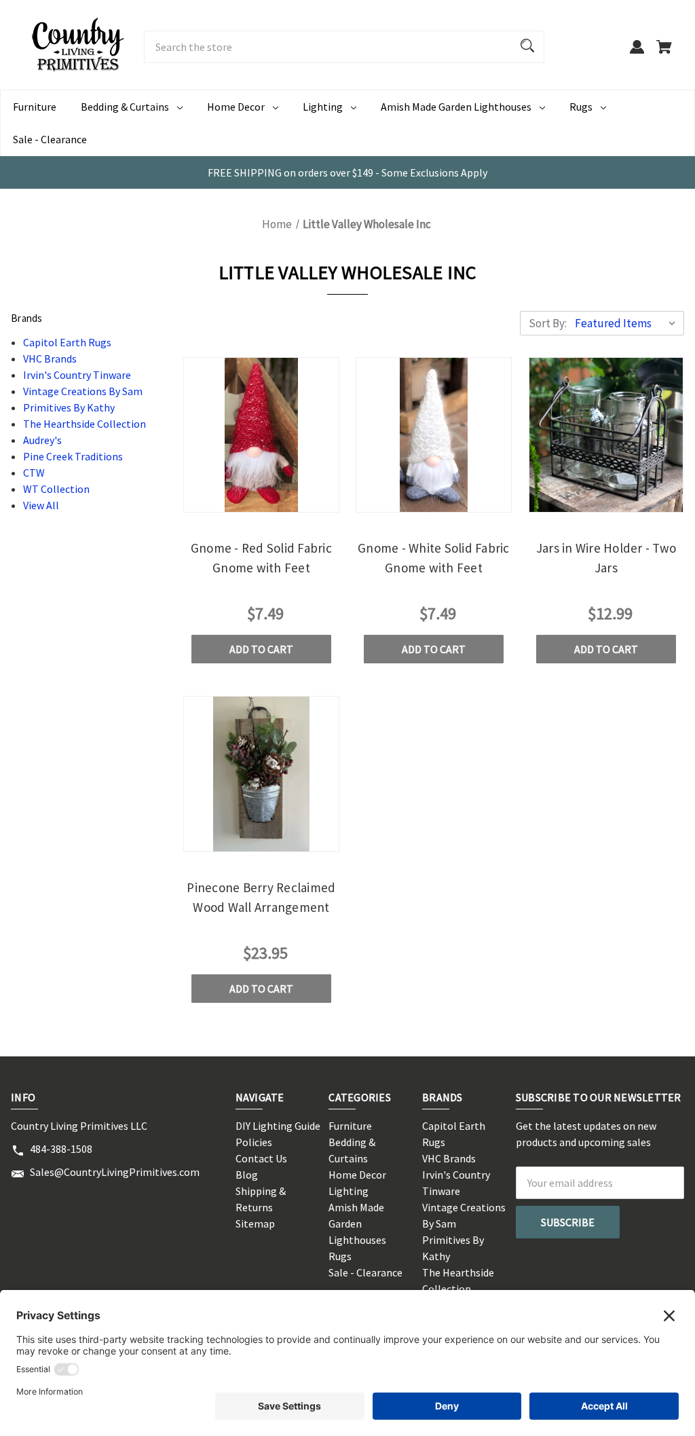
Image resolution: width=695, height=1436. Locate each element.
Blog (247, 1174)
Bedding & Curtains (125, 106)
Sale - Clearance (50, 139)
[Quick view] (224, 499)
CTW (34, 472)
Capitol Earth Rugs (67, 342)
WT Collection (56, 489)
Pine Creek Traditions (73, 456)
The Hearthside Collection (84, 423)
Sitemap (255, 1223)
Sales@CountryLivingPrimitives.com (115, 1172)
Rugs (581, 106)
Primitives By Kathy (69, 407)
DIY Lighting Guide (278, 1126)
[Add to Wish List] (298, 499)
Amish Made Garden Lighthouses (456, 106)
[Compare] (261, 500)
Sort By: (548, 323)
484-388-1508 (61, 1149)
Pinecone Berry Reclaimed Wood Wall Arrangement (261, 897)
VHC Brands (50, 358)
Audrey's (42, 440)
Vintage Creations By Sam (83, 391)
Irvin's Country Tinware (77, 375)
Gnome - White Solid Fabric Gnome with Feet (434, 558)
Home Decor (236, 106)
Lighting (323, 106)
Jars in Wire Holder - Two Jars (606, 558)
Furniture (34, 106)
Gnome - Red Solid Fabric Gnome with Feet (261, 558)
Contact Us (261, 1158)
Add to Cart (261, 649)
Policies (254, 1142)
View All (41, 505)
